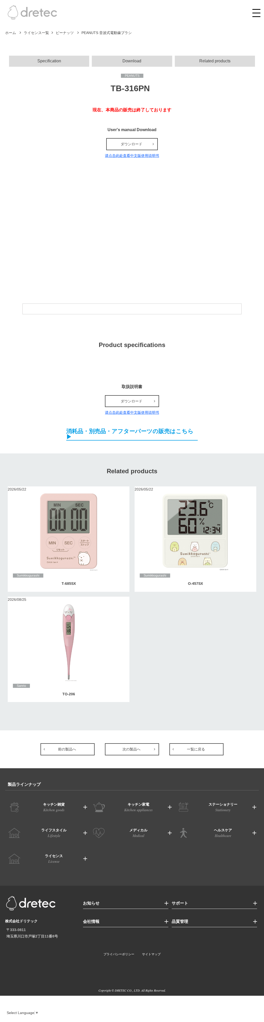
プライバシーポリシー (118, 954)
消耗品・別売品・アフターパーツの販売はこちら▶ (130, 434)
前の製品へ (67, 749)
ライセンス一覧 (36, 33)
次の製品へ (131, 749)
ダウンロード (131, 144)
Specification (49, 61)
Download (131, 61)
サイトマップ (151, 954)
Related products (214, 61)
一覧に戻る (196, 749)
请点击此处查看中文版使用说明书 (132, 156)
